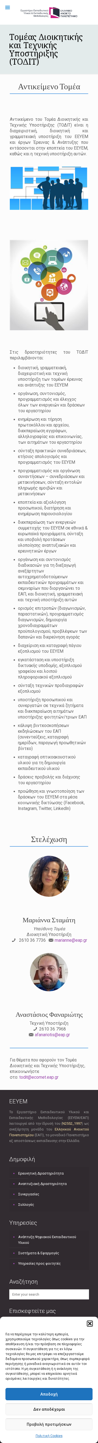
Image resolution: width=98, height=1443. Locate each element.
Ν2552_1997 (72, 1123)
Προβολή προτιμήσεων (49, 1424)
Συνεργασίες (28, 1194)
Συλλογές (26, 1204)
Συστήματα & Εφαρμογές (38, 1253)
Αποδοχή (49, 1394)
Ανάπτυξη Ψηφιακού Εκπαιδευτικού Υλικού (47, 1240)
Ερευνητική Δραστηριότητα (41, 1173)
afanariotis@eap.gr (52, 1034)
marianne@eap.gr (71, 940)
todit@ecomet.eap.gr (39, 1077)
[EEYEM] (49, 12)
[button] (90, 1323)
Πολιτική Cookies (49, 1436)
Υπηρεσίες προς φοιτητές (39, 1263)
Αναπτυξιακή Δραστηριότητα (42, 1184)
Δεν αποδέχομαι (49, 1409)
